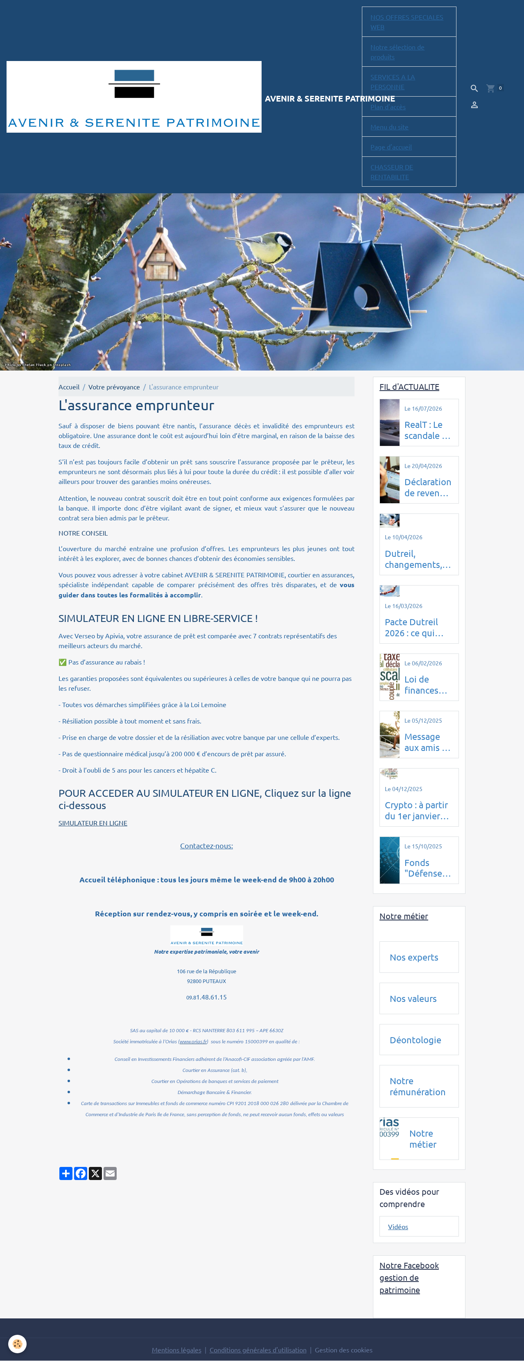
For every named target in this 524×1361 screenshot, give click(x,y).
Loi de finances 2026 (421, 685)
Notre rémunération (418, 1086)
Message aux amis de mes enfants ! (428, 742)
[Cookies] (17, 1344)
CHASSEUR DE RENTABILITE (391, 172)
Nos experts (414, 957)
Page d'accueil (391, 146)
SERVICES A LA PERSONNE (392, 81)
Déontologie (415, 1039)
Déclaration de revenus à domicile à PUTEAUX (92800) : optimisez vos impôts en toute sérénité (428, 487)
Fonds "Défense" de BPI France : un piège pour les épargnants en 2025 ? (427, 868)
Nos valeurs (413, 998)
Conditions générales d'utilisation (258, 1349)
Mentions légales (176, 1349)
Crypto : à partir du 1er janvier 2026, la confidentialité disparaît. (416, 810)
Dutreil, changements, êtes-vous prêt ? (417, 559)
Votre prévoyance (114, 386)
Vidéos (398, 1226)
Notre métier (422, 1138)
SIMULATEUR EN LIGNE (93, 822)
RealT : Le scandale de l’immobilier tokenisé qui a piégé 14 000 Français (428, 430)
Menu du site (389, 126)
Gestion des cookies (344, 1349)
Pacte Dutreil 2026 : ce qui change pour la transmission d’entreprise (415, 627)
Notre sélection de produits (397, 52)
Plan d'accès (388, 106)
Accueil (69, 386)
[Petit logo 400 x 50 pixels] (206, 934)
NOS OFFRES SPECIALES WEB (406, 22)
